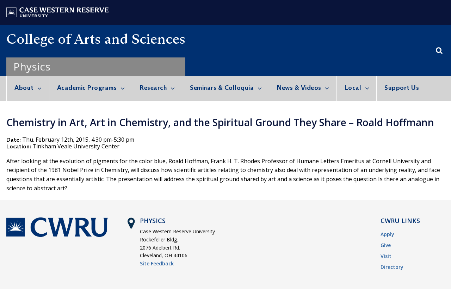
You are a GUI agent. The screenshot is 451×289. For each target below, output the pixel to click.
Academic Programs (87, 88)
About (24, 88)
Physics (31, 66)
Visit (386, 256)
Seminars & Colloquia (222, 88)
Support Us (401, 88)
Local (353, 88)
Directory (392, 267)
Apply (387, 234)
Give (386, 245)
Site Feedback (157, 263)
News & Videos (299, 88)
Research (153, 88)
